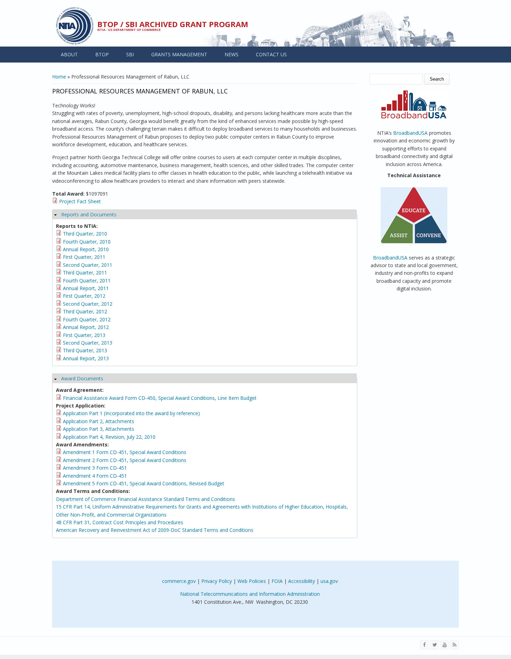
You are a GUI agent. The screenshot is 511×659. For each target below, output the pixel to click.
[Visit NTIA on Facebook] (424, 644)
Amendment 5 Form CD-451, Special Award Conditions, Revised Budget (143, 483)
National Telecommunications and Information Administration (250, 594)
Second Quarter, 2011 (87, 265)
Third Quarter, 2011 (85, 272)
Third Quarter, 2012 (85, 311)
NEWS (231, 54)
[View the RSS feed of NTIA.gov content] (454, 644)
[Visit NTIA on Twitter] (434, 644)
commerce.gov (179, 581)
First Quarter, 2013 (84, 335)
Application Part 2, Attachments (98, 421)
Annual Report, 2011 (86, 288)
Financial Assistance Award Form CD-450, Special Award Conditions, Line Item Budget (160, 398)
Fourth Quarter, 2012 (87, 319)
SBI (130, 54)
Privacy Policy (216, 581)
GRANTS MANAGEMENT (179, 54)
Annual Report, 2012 (86, 327)
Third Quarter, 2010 (85, 233)
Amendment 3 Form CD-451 (95, 467)
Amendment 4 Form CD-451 (95, 475)
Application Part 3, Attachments (98, 429)
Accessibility (301, 581)
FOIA (277, 581)
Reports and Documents (88, 214)
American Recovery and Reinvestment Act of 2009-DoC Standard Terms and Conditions (154, 530)
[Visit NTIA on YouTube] (444, 644)
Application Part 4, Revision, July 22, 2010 (109, 437)
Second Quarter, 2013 (87, 342)
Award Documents (82, 378)
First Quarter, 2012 (84, 296)
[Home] (75, 26)
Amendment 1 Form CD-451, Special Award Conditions (124, 452)
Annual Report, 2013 (86, 358)
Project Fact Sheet (80, 201)
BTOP (102, 54)
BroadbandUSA (410, 133)
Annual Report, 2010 (86, 249)
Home (59, 76)
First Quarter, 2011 (84, 257)
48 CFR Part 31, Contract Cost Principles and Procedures (119, 522)
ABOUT (69, 54)
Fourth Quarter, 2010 (87, 241)
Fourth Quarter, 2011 (87, 280)
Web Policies (251, 581)
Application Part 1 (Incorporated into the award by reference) (131, 413)
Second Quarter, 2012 (87, 303)
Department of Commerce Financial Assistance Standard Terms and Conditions (145, 499)
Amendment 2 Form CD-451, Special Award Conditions (124, 460)
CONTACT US (271, 54)
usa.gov (329, 581)
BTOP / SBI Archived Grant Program (172, 24)
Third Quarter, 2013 (85, 350)
